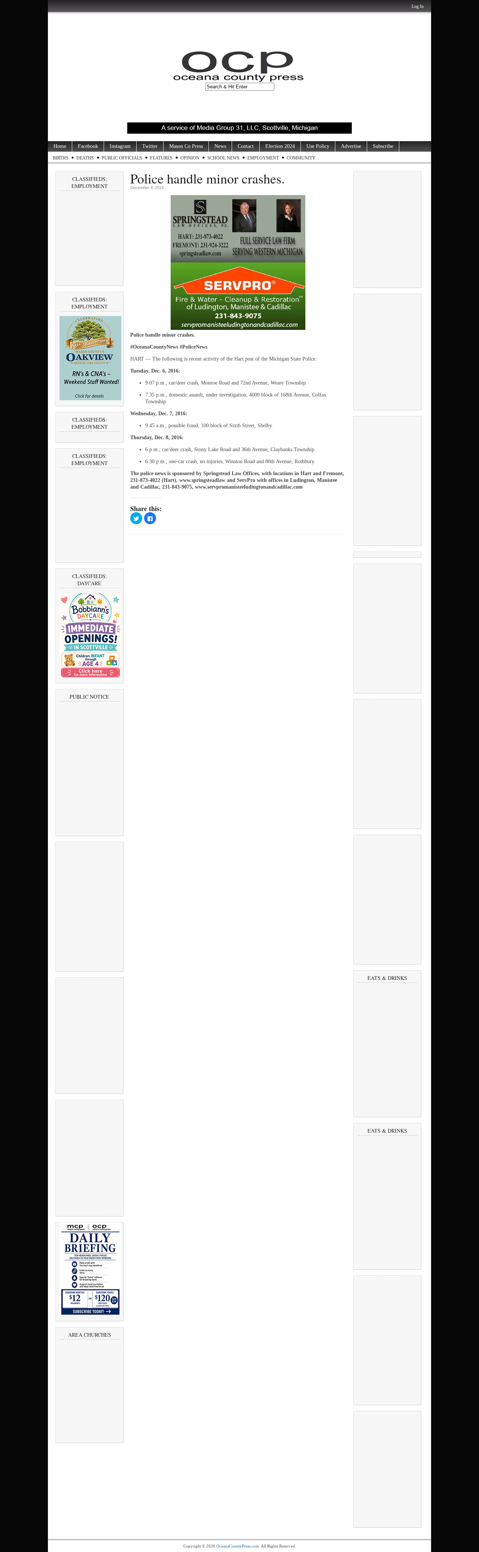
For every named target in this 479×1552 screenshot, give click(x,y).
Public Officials (122, 158)
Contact (246, 146)
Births (60, 158)
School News (223, 158)
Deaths (85, 158)
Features (161, 158)
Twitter (150, 146)
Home (60, 146)
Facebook (88, 146)
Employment (263, 158)
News (220, 146)
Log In (418, 6)
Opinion (189, 158)
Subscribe (383, 146)
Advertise (351, 146)
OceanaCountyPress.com (237, 1546)
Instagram (120, 146)
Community (301, 158)
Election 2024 (280, 146)
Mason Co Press (186, 146)
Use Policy (317, 146)
